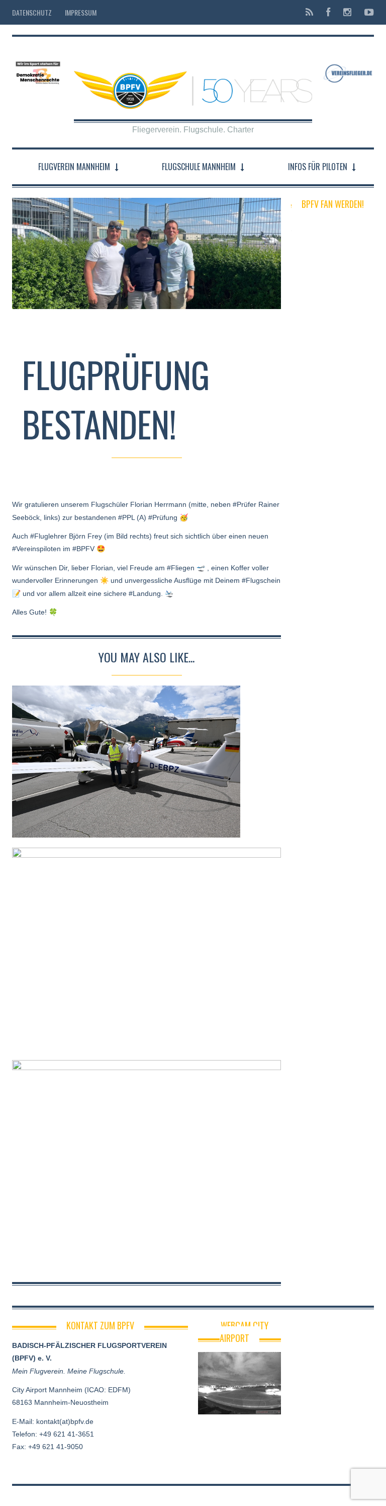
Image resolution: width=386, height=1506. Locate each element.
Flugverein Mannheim (74, 167)
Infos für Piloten (317, 167)
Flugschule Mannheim (199, 167)
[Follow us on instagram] (347, 12)
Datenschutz (32, 12)
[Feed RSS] (309, 12)
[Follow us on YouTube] (366, 12)
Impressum (80, 12)
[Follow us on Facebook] (328, 12)
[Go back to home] (193, 82)
